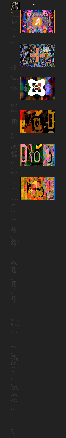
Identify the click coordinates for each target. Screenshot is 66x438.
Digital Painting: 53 (13, 232)
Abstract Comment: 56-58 (14, 102)
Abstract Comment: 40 (13, 109)
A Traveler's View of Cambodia (14, 373)
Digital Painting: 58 (13, 227)
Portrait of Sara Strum (13, 176)
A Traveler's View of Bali (14, 372)
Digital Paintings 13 (13, 293)
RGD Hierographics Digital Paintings (15, 145)
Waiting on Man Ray (13, 281)
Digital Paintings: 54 (13, 231)
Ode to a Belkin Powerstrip (14, 334)
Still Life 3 (12, 435)
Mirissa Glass (12, 173)
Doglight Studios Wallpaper (14, 21)
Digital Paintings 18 (13, 285)
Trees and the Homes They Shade (15, 241)
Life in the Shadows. (13, 432)
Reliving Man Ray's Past (14, 61)
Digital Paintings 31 (13, 261)
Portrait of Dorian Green (14, 175)
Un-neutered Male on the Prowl (14, 89)
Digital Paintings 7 (13, 301)
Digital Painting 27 (13, 271)
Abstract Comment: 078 (13, 125)
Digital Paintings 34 (13, 256)
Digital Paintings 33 (13, 257)
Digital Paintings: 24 (13, 278)
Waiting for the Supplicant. (14, 332)
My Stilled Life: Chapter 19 (14, 243)
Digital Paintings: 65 (13, 192)
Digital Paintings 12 (13, 294)
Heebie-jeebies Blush (13, 394)
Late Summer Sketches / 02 (14, 78)
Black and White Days (13, 418)
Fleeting (12, 200)
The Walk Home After (13, 353)
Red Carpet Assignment (13, 201)
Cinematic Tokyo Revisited (14, 69)
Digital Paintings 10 (13, 297)
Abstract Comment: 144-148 (14, 60)
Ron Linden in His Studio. (14, 348)
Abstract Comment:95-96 (14, 91)
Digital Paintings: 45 (13, 244)
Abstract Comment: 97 (13, 90)
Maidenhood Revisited (13, 15)
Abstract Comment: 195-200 (14, 46)
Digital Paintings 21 (13, 282)
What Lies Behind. (13, 205)
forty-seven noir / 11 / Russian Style (15, 92)
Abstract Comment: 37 (13, 110)
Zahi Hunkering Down (13, 22)
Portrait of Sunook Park (13, 68)
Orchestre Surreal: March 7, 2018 (15, 273)
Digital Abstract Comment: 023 (14, 119)
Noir (11, 434)
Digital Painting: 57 (13, 228)
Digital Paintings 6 (13, 302)
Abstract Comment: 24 (13, 118)
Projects (12, 12)
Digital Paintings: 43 (13, 246)
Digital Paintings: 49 (13, 238)
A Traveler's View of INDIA (14, 378)
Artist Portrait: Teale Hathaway (14, 169)
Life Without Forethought (14, 62)
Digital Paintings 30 (13, 262)
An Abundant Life (13, 384)
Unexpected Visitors (13, 333)
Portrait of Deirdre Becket (14, 177)
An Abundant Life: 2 (13, 385)
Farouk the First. (13, 433)
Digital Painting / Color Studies (14, 436)
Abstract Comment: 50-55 (14, 104)
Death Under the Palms (13, 355)
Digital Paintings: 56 (13, 229)
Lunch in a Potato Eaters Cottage (15, 70)
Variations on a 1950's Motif (14, 312)
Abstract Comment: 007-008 (14, 137)
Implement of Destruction (14, 29)
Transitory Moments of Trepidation (15, 358)
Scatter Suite (12, 153)
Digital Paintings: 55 (13, 230)
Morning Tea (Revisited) (14, 36)
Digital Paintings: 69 (13, 183)
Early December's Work (13, 76)
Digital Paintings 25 (13, 277)
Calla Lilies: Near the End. (14, 422)
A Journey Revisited (13, 71)
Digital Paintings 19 (13, 284)
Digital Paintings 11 (13, 296)
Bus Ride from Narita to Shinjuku (14, 428)
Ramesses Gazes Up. (13, 412)
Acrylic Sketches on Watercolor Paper (15, 154)
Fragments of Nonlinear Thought (14, 147)
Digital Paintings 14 (13, 292)
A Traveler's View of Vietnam (14, 386)
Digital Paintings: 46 (13, 242)
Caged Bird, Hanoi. (13, 387)
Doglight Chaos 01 (13, 423)
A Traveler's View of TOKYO (14, 388)
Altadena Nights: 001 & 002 (14, 123)
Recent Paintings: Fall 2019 (14, 187)
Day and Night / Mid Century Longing (15, 151)
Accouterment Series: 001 (14, 156)
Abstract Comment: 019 (13, 124)
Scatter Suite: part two (13, 152)
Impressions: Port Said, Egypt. (14, 199)
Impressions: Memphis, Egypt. (14, 195)
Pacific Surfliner (13, 427)
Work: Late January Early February (15, 72)
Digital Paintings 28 (13, 269)
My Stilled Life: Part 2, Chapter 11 (15, 291)
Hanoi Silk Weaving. (13, 347)
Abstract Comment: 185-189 (14, 50)
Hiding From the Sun (13, 270)
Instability (12, 431)
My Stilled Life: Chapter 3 (14, 324)
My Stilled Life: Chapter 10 (14, 299)
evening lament (13, 356)
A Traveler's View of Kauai (14, 399)
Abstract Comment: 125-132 (14, 66)
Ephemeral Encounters (13, 357)
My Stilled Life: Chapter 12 (14, 286)
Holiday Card (12, 77)
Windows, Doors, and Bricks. (14, 263)
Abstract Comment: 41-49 (14, 105)
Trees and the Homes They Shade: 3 (15, 103)
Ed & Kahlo (12, 295)
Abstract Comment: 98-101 (14, 88)
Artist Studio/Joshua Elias (14, 272)
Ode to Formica (13, 316)
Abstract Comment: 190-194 (14, 47)
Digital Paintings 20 (13, 283)
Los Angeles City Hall (13, 411)
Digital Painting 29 (13, 268)
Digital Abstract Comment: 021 (14, 121)
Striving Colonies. (13, 430)
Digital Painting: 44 (13, 245)
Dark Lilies (12, 352)
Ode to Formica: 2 (13, 315)
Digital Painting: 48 (13, 239)
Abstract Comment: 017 (13, 126)
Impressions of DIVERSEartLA (14, 41)
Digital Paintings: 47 (13, 240)
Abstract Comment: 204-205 (14, 44)
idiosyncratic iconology (13, 354)
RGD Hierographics (13, 146)
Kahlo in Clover (13, 258)
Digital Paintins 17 (13, 287)
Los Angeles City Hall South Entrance (15, 414)
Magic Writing (12, 363)
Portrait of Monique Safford (14, 174)
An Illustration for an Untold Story (15, 155)
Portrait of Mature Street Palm (14, 30)
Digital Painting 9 (13, 298)
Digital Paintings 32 (13, 260)
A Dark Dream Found (13, 377)
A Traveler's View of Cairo (14, 359)
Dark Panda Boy (13, 63)
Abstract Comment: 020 (13, 122)
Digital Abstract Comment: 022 (14, 120)
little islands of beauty (13, 31)
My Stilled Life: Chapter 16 (14, 259)
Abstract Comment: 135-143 (14, 64)
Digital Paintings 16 (13, 288)
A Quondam (12, 35)
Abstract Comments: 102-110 (14, 87)
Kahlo (12, 417)
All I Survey (12, 410)
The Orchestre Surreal (13, 429)
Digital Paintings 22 (13, 280)
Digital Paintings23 (13, 279)
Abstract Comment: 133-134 (14, 65)
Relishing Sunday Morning (14, 400)
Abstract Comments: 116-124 (14, 67)
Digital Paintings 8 (13, 300)
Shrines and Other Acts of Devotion (15, 351)
